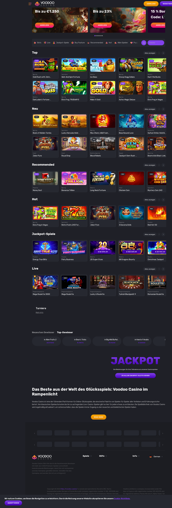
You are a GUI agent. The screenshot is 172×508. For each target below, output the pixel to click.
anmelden (44, 25)
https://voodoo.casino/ (68, 489)
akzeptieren (13, 503)
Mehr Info (39, 313)
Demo (45, 69)
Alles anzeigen (150, 53)
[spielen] (45, 64)
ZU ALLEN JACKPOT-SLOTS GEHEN (135, 375)
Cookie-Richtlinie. (122, 499)
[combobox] (156, 42)
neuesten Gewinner (43, 332)
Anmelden (151, 4)
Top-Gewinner (65, 332)
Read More (98, 417)
